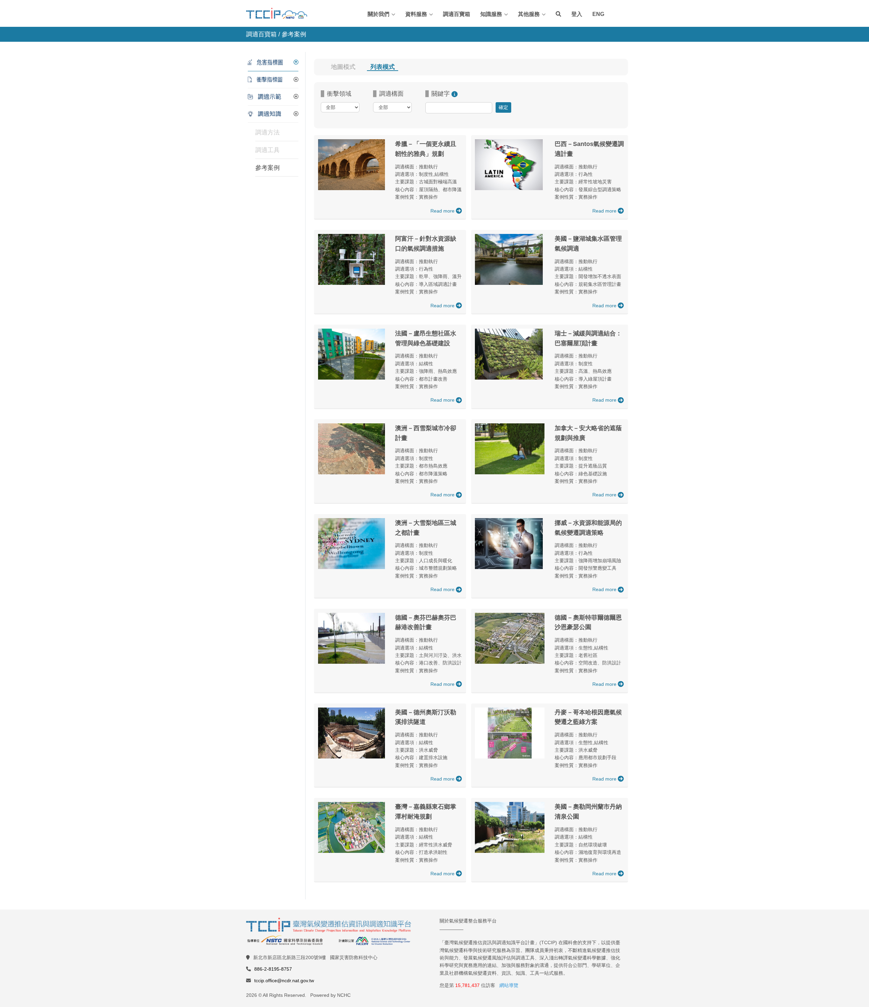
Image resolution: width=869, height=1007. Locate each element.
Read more (443, 211)
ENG (598, 14)
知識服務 (491, 14)
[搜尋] (558, 14)
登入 (576, 14)
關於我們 (378, 14)
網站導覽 (508, 985)
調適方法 (267, 132)
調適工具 (267, 150)
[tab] (273, 62)
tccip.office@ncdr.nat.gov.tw (284, 980)
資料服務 (416, 14)
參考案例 (267, 167)
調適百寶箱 (456, 14)
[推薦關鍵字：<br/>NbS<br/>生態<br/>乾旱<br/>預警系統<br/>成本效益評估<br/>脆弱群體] (454, 93)
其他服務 (529, 14)
